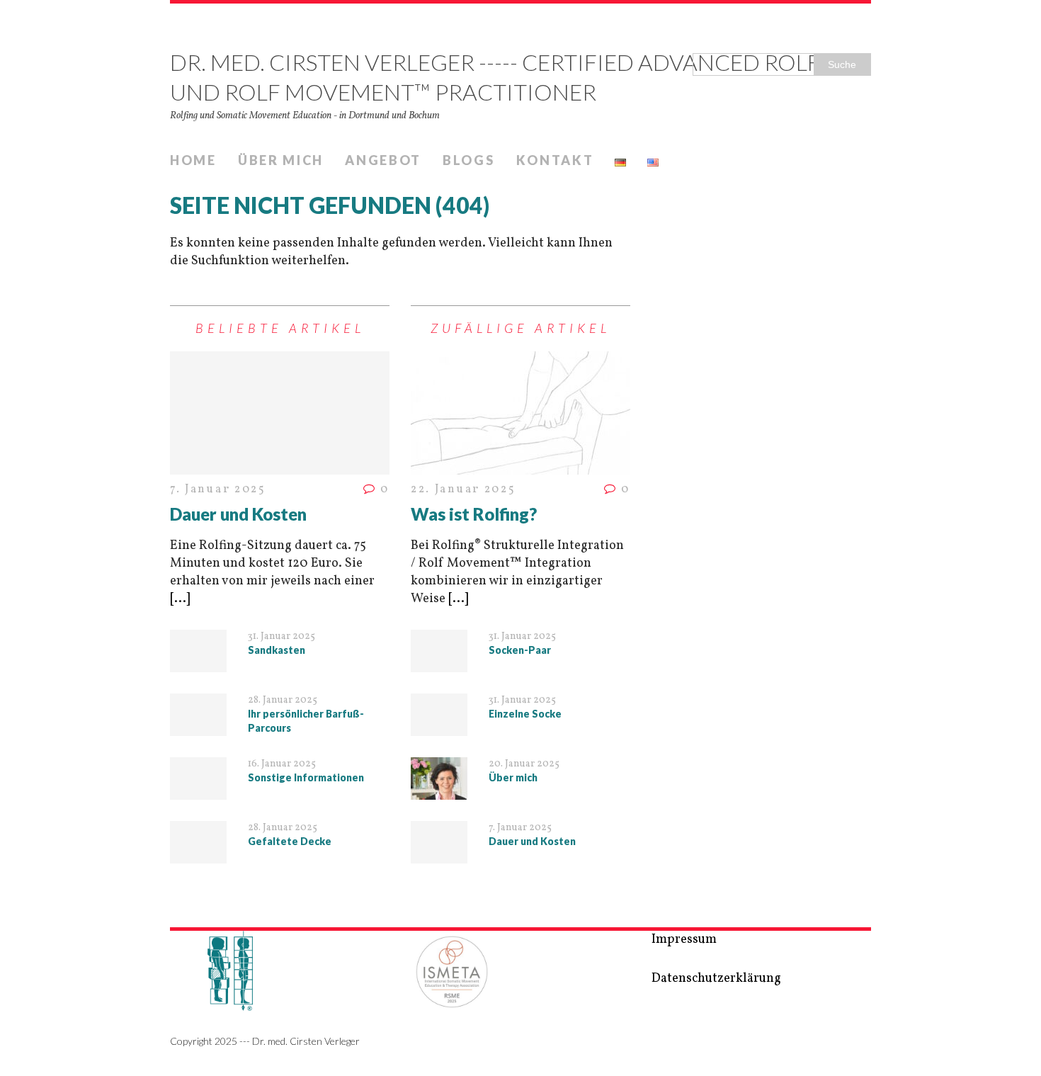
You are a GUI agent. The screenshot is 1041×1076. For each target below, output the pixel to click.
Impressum (684, 939)
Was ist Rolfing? (474, 514)
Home (193, 160)
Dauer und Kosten (238, 514)
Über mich (281, 160)
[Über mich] (439, 790)
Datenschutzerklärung (716, 978)
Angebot (383, 160)
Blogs (469, 160)
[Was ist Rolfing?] (520, 466)
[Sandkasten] (198, 663)
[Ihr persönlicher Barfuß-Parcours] (198, 726)
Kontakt (555, 160)
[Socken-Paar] (439, 663)
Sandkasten (276, 650)
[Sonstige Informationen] (198, 790)
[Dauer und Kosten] (279, 466)
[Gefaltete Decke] (198, 854)
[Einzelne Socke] (439, 726)
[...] (180, 599)
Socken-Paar (520, 650)
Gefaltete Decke (289, 841)
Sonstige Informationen (306, 777)
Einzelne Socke (525, 714)
